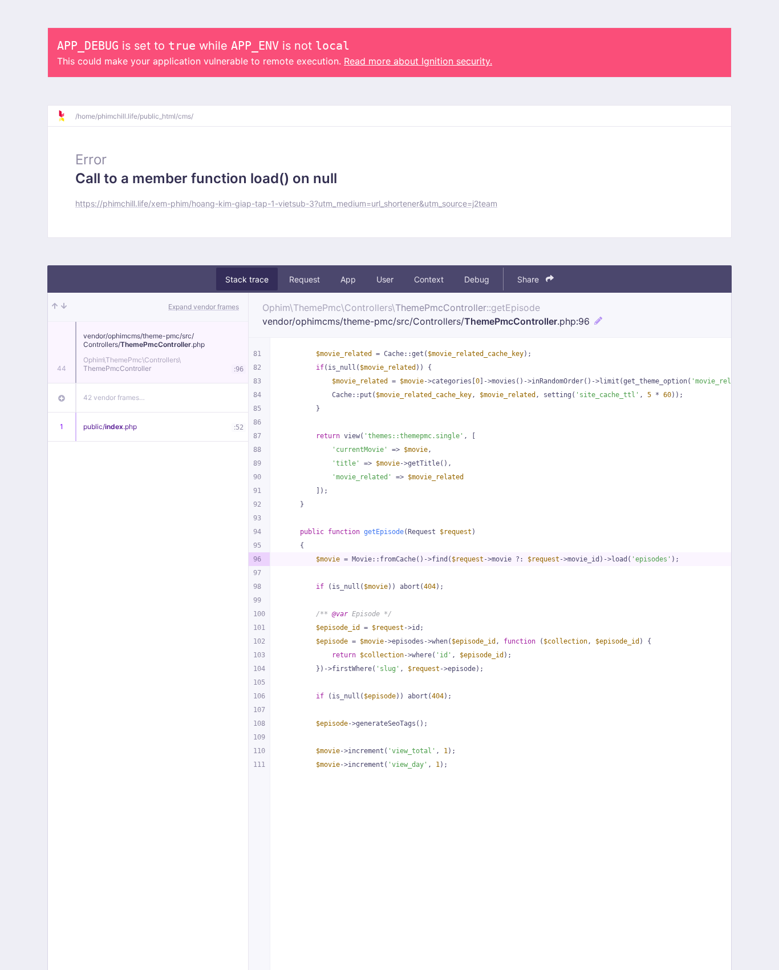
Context (429, 279)
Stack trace (247, 279)
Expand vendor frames (203, 306)
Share (529, 279)
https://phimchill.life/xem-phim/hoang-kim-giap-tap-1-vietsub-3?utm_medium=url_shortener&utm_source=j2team (286, 203)
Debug (476, 279)
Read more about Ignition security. (418, 61)
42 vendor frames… (114, 397)
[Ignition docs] (66, 116)
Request (304, 279)
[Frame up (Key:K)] (54, 307)
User (384, 279)
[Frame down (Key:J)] (63, 307)
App (348, 279)
